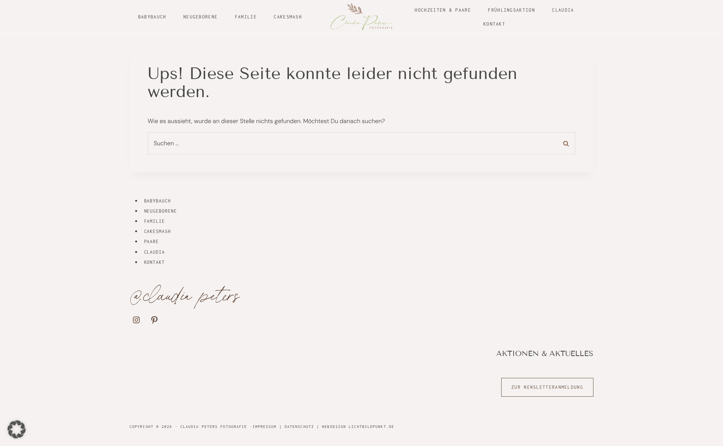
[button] (16, 429)
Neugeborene (200, 16)
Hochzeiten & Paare (443, 10)
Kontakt (494, 23)
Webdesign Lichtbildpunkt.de (358, 427)
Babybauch (152, 16)
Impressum (265, 427)
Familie (246, 16)
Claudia (563, 10)
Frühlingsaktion (511, 10)
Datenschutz (299, 427)
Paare (151, 241)
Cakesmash (288, 16)
